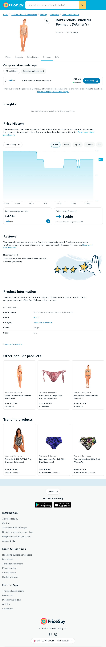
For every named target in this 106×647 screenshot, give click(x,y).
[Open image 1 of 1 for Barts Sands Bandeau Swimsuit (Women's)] (23, 35)
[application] (53, 177)
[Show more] (5, 80)
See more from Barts (12, 344)
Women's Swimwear (70, 15)
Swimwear (54, 15)
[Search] (82, 5)
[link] (19, 385)
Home (5, 15)
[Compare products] (47, 21)
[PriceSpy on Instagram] (55, 634)
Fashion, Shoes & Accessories (24, 15)
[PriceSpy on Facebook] (50, 634)
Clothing (43, 15)
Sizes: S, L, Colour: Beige (67, 32)
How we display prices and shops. (53, 91)
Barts (36, 317)
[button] (11, 71)
